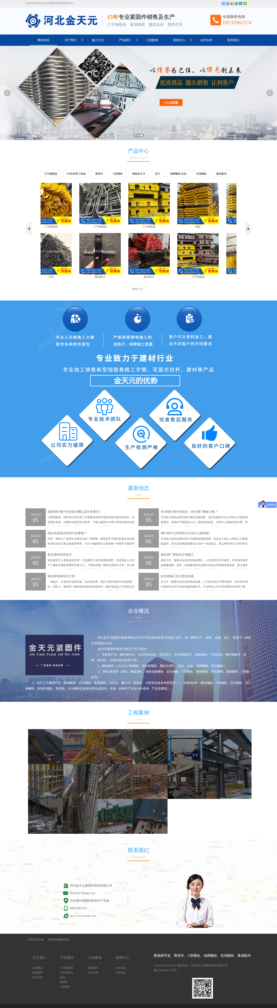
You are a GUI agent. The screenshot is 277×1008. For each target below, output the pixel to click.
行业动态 (120, 972)
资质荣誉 (37, 972)
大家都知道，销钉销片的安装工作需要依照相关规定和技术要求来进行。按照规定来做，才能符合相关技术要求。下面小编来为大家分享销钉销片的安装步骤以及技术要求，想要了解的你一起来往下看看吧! (91, 522)
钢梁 (150, 226)
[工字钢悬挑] (52, 203)
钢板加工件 (138, 173)
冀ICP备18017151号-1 (166, 970)
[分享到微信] (245, 3)
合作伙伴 (206, 40)
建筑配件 (221, 173)
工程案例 (152, 40)
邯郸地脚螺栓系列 (58, 939)
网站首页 (43, 40)
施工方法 (98, 40)
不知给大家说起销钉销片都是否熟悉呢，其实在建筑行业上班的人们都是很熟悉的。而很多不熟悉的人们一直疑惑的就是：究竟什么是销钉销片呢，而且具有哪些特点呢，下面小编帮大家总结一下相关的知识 (204, 522)
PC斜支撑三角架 (76, 173)
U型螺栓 (118, 173)
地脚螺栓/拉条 (178, 173)
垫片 (157, 173)
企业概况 (37, 968)
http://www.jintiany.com (83, 915)
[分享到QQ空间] (227, 3)
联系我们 (233, 40)
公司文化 (37, 977)
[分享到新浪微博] (232, 3)
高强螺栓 (201, 173)
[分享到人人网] (240, 3)
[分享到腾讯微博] (236, 3)
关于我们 (71, 40)
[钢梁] (150, 203)
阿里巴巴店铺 (36, 939)
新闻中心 (179, 40)
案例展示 (93, 968)
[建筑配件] (52, 254)
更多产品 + (138, 289)
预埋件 (99, 173)
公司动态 (120, 968)
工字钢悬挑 (50, 173)
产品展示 (125, 40)
